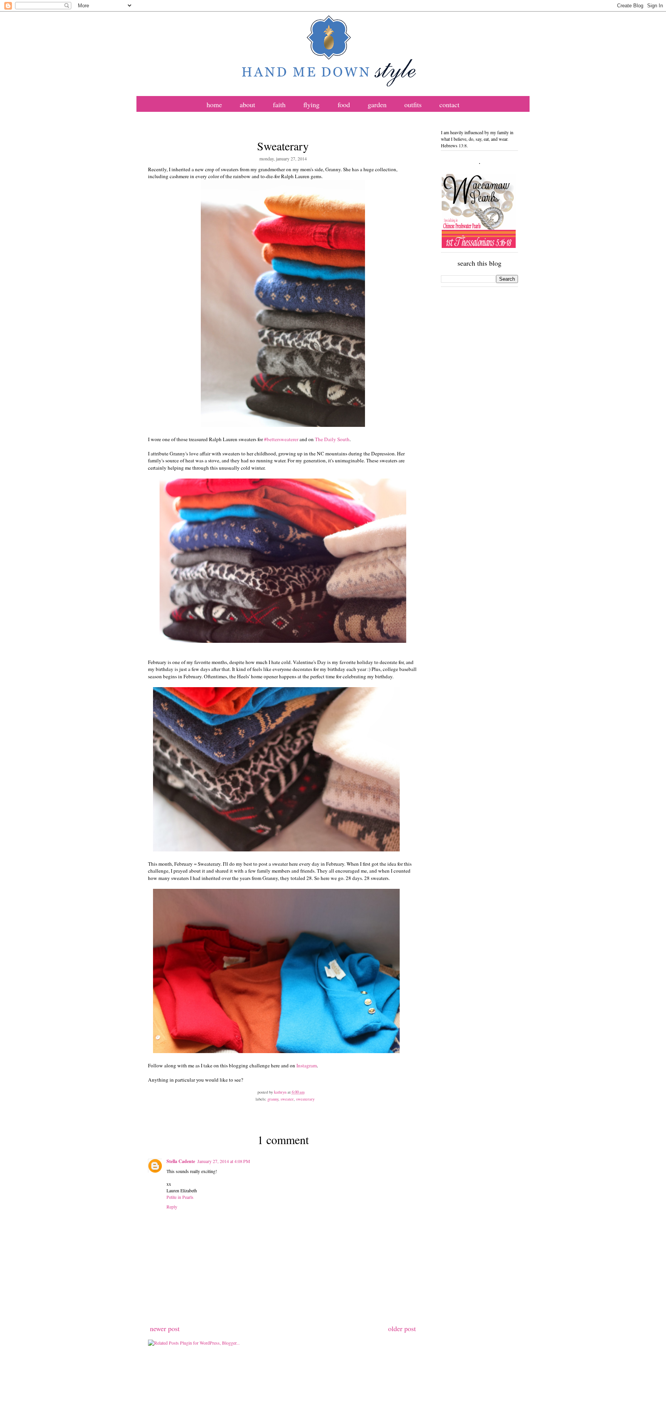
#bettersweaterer (281, 439)
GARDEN (377, 104)
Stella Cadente (180, 1161)
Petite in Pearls (179, 1197)
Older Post (402, 1328)
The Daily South (332, 439)
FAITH (279, 104)
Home (214, 104)
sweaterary (305, 1099)
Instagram (306, 1065)
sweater (287, 1099)
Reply (171, 1206)
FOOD (344, 104)
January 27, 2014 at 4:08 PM (223, 1161)
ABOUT (247, 104)
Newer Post (165, 1328)
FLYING (311, 104)
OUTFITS (413, 104)
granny (272, 1099)
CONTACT (449, 104)
